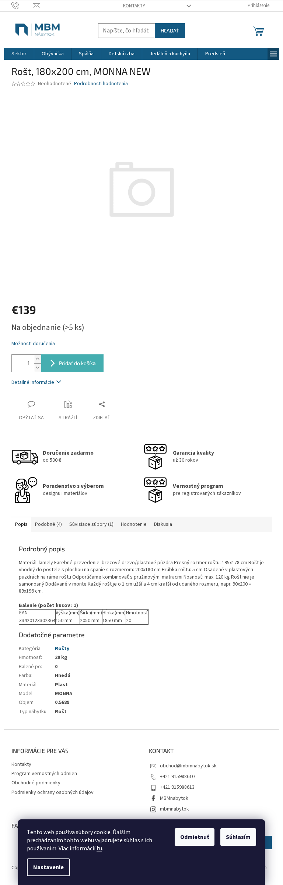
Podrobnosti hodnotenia (101, 83)
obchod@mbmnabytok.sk (188, 766)
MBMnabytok (174, 798)
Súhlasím (238, 837)
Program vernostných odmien (44, 773)
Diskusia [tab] (163, 524)
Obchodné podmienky (35, 783)
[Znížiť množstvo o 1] (37, 367)
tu (99, 848)
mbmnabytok (174, 809)
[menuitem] (19, 54)
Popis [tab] (21, 524)
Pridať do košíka (77, 363)
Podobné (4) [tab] (48, 524)
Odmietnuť (194, 837)
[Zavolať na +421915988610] (22, 5)
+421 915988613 (177, 787)
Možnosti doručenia (33, 343)
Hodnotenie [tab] (134, 524)
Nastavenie (48, 867)
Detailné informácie (32, 382)
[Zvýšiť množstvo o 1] (37, 359)
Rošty (62, 648)
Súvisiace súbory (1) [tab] (91, 524)
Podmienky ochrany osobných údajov (52, 792)
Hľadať (170, 30)
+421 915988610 (177, 776)
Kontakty (134, 6)
